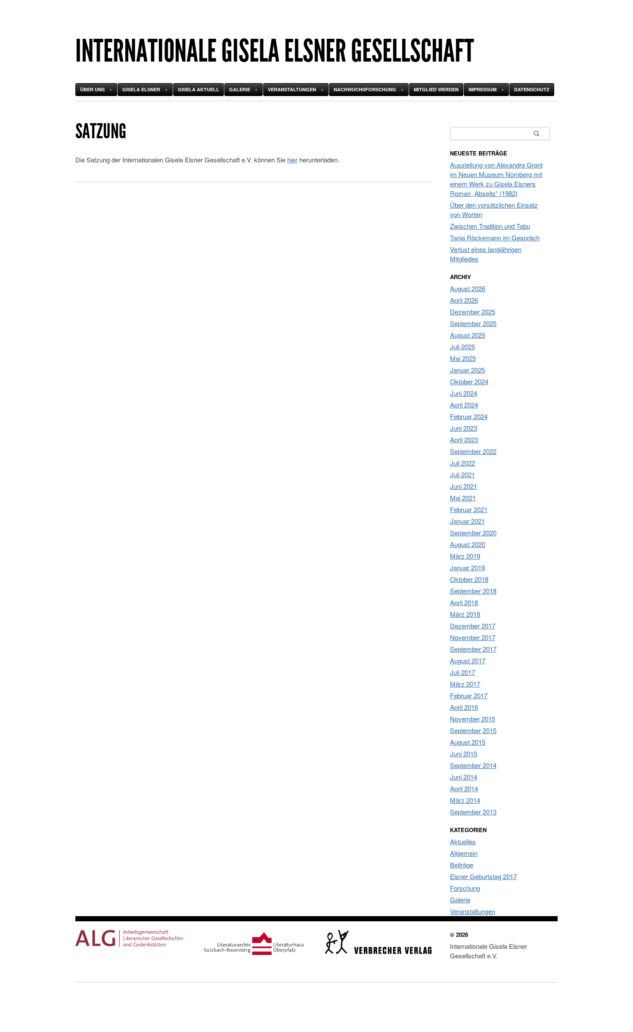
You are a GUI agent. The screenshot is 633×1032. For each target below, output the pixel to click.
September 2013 (473, 811)
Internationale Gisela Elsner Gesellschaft (274, 51)
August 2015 (467, 741)
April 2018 (464, 602)
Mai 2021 (463, 497)
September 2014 (473, 765)
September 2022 (473, 451)
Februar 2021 (468, 509)
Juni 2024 (463, 393)
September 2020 (473, 532)
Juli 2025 (462, 346)
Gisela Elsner (141, 89)
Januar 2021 (467, 520)
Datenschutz (531, 89)
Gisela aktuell (198, 89)
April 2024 (464, 404)
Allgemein (464, 853)
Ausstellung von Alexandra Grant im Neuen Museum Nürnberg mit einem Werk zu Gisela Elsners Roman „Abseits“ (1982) (496, 179)
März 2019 (465, 555)
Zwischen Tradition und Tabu (490, 225)
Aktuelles (463, 841)
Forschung (465, 887)
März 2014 (465, 800)
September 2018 (473, 590)
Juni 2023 (463, 427)
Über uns (92, 89)
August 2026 (467, 288)
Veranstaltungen (292, 89)
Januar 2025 (467, 369)
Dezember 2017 (472, 625)
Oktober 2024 (469, 381)
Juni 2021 (463, 486)
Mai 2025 (463, 358)
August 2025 (467, 334)
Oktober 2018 (469, 579)
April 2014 (464, 788)
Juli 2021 (462, 474)
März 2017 (465, 683)
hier (292, 159)
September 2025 (473, 323)
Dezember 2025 (472, 311)
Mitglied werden (436, 89)
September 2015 (473, 730)
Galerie (239, 89)
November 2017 (472, 637)
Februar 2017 (468, 695)
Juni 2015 (463, 753)
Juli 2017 (462, 672)
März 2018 (465, 614)
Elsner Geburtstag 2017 (483, 876)
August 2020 (467, 544)
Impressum (482, 89)
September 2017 (473, 648)
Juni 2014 (463, 776)
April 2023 (464, 439)
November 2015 (472, 718)
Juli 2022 (462, 462)
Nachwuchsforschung (365, 89)
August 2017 (467, 660)
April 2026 (464, 300)
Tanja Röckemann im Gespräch (495, 237)
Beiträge (461, 864)
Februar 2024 (468, 416)
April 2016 (464, 707)
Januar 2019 (467, 567)
